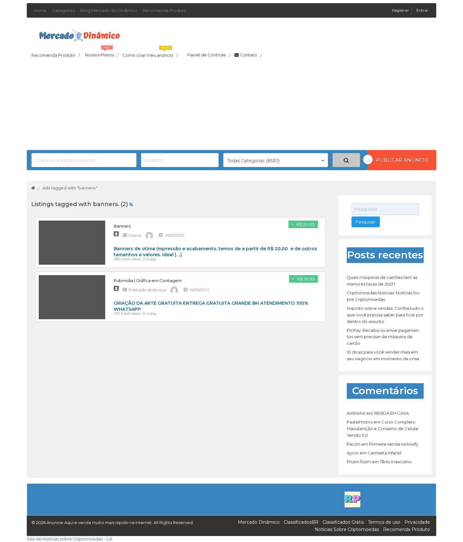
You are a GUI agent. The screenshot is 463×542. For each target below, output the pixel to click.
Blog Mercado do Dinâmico (108, 10)
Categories (63, 10)
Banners (122, 225)
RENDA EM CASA (391, 413)
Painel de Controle (208, 55)
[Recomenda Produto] (352, 499)
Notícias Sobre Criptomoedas (347, 529)
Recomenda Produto (164, 10)
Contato (250, 55)
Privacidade (417, 522)
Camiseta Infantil (384, 452)
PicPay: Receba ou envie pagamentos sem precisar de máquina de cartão (383, 337)
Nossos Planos (101, 53)
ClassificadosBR (301, 522)
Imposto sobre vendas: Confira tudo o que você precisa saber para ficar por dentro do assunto (385, 315)
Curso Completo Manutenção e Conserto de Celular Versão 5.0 (383, 428)
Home (40, 10)
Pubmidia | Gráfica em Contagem (148, 280)
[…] (178, 254)
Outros (135, 235)
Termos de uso (384, 522)
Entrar (422, 10)
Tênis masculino (396, 461)
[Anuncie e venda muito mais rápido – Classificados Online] (79, 34)
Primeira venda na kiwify (393, 444)
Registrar (401, 10)
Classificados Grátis (343, 522)
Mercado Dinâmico (259, 522)
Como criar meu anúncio (150, 53)
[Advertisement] (231, 106)
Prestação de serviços (147, 289)
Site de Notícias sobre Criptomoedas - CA (69, 538)
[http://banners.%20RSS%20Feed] (131, 204)
